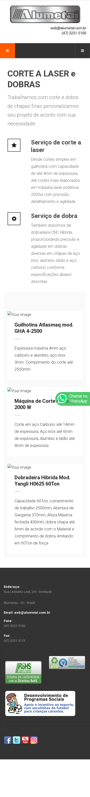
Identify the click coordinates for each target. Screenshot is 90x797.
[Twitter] (16, 740)
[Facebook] (8, 740)
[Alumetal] (45, 14)
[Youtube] (25, 740)
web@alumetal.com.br (68, 28)
